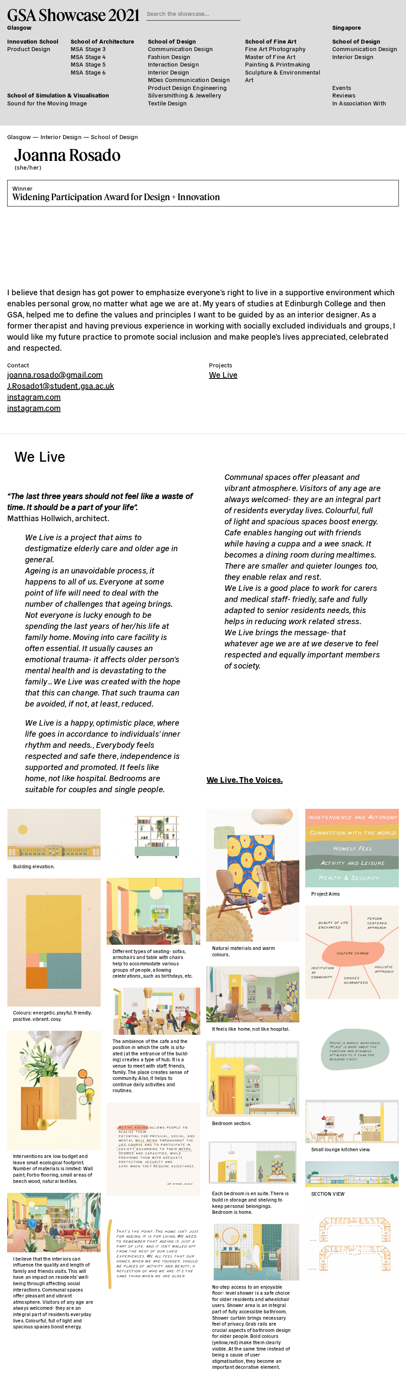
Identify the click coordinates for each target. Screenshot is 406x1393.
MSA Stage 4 (88, 56)
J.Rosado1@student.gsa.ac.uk (60, 385)
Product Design (28, 48)
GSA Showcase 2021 (73, 14)
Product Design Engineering (187, 87)
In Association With (359, 103)
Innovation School (33, 41)
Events (341, 87)
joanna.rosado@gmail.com (55, 374)
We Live (223, 374)
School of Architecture (102, 41)
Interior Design (168, 72)
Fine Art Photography (275, 48)
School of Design (172, 41)
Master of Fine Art (270, 56)
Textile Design (167, 103)
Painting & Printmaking (277, 64)
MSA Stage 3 (88, 48)
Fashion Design (169, 56)
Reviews (343, 95)
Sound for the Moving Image (47, 103)
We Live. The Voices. (245, 779)
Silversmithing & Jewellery (184, 95)
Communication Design (180, 48)
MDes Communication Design (189, 79)
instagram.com (34, 396)
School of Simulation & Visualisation (58, 95)
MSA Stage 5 (88, 64)
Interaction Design (173, 64)
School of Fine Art (270, 41)
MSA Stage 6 (88, 72)
